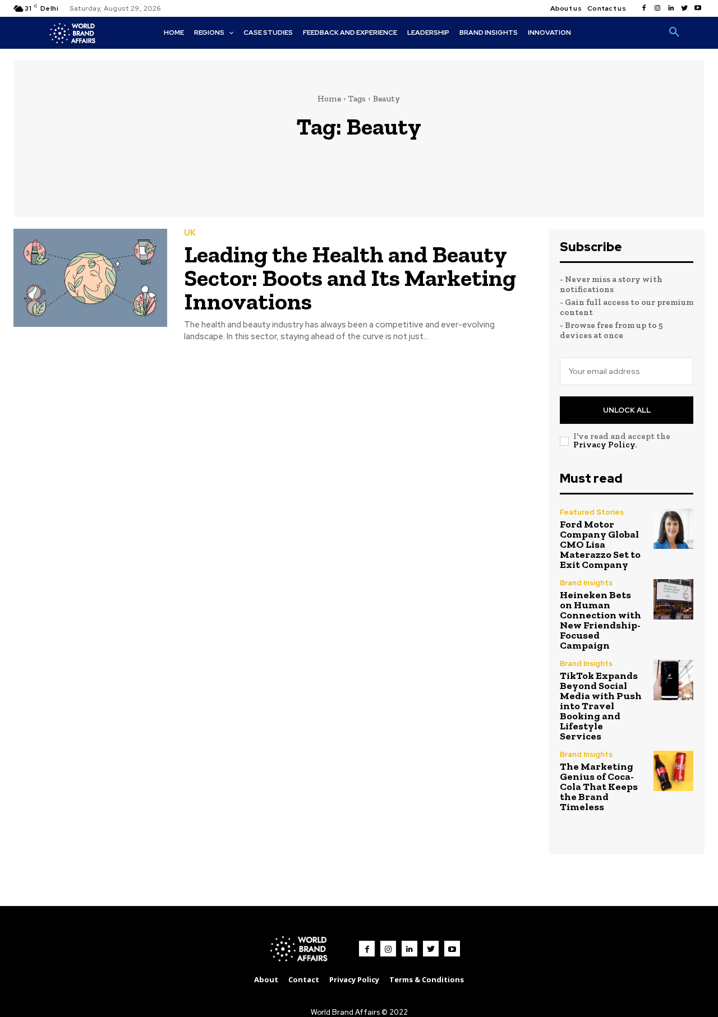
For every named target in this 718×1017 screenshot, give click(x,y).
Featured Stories (592, 512)
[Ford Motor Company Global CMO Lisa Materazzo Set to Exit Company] (673, 528)
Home (329, 99)
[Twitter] (684, 8)
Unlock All (627, 410)
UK (190, 233)
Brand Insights (586, 582)
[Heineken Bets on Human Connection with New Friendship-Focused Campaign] (673, 599)
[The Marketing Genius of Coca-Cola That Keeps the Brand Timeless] (673, 771)
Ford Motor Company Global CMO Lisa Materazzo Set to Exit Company (600, 544)
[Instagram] (657, 8)
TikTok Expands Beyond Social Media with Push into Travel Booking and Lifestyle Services (601, 705)
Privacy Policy (604, 445)
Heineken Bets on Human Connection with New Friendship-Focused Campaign (600, 620)
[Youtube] (698, 8)
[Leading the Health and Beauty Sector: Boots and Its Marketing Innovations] (90, 278)
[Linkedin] (671, 8)
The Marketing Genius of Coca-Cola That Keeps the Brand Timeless (599, 786)
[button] (674, 32)
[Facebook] (644, 8)
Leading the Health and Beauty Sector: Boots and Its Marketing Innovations (350, 278)
